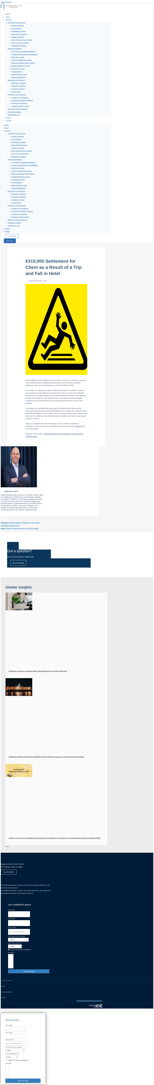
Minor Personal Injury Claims (21, 40)
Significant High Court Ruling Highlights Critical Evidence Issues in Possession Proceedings (46, 757)
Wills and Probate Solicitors (17, 109)
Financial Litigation (14, 112)
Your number (12, 927)
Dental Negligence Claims (20, 66)
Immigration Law (14, 115)
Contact (8, 120)
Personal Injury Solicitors (16, 23)
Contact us (79, 426)
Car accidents (16, 28)
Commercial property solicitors (22, 100)
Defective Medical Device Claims (23, 63)
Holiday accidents (17, 37)
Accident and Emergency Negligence (24, 54)
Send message (28, 971)
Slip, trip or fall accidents (20, 43)
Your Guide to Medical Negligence (23, 51)
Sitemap (3, 997)
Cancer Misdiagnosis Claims (21, 60)
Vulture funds (16, 92)
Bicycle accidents (17, 25)
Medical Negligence (15, 49)
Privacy (3, 986)
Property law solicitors (19, 103)
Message (11, 952)
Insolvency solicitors (18, 86)
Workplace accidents (18, 46)
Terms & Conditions (6, 992)
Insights (8, 118)
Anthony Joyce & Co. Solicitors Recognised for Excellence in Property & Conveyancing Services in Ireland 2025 (54, 838)
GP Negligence (16, 72)
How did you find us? (14, 943)
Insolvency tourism (18, 89)
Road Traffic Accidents (19, 34)
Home (8, 14)
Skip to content (6, 2)
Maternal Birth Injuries (19, 74)
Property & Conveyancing (17, 95)
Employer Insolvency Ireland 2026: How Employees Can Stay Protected (38, 671)
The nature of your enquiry (16, 936)
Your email (11, 918)
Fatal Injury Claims (18, 69)
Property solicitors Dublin (20, 106)
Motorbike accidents (18, 31)
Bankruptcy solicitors (18, 83)
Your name (11, 910)
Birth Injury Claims (17, 57)
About (8, 17)
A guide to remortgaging (19, 97)
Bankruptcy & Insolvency (16, 80)
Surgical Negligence (18, 77)
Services (9, 20)
